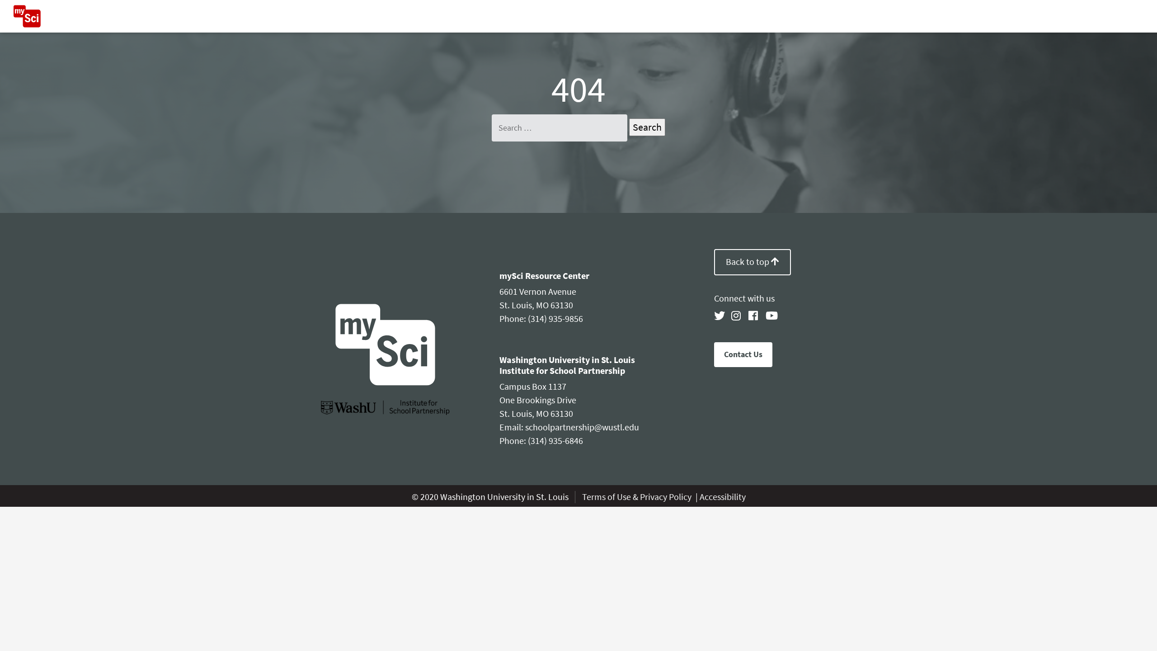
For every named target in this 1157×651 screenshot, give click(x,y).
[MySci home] (27, 16)
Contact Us (743, 354)
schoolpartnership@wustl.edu (582, 427)
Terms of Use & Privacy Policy (637, 497)
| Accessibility (721, 497)
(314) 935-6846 (555, 441)
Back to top (748, 262)
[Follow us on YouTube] (771, 316)
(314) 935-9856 (555, 319)
